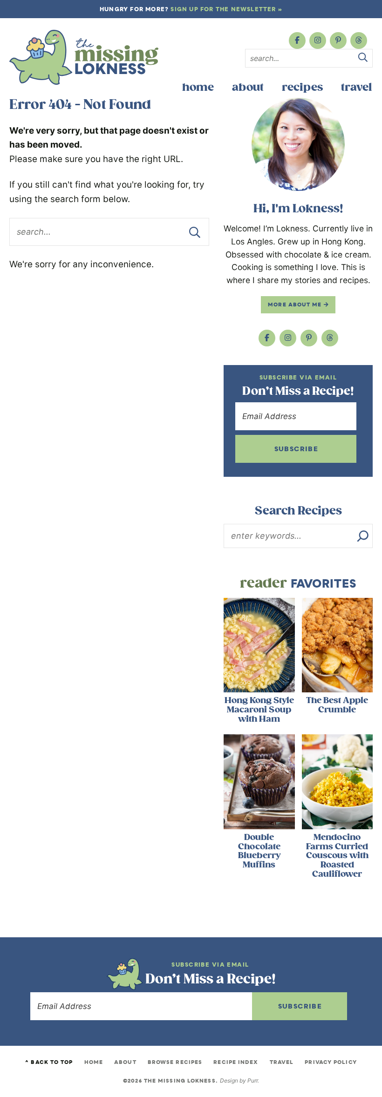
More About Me (295, 304)
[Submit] (363, 58)
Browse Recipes (175, 1062)
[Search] (363, 536)
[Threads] (358, 40)
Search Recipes (298, 511)
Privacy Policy (330, 1062)
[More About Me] (298, 144)
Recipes (302, 87)
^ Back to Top (49, 1062)
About (248, 87)
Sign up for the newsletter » (226, 9)
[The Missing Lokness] (83, 57)
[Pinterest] (338, 40)
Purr (252, 1080)
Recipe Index (235, 1062)
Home (198, 87)
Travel (356, 87)
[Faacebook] (297, 40)
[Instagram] (317, 40)
